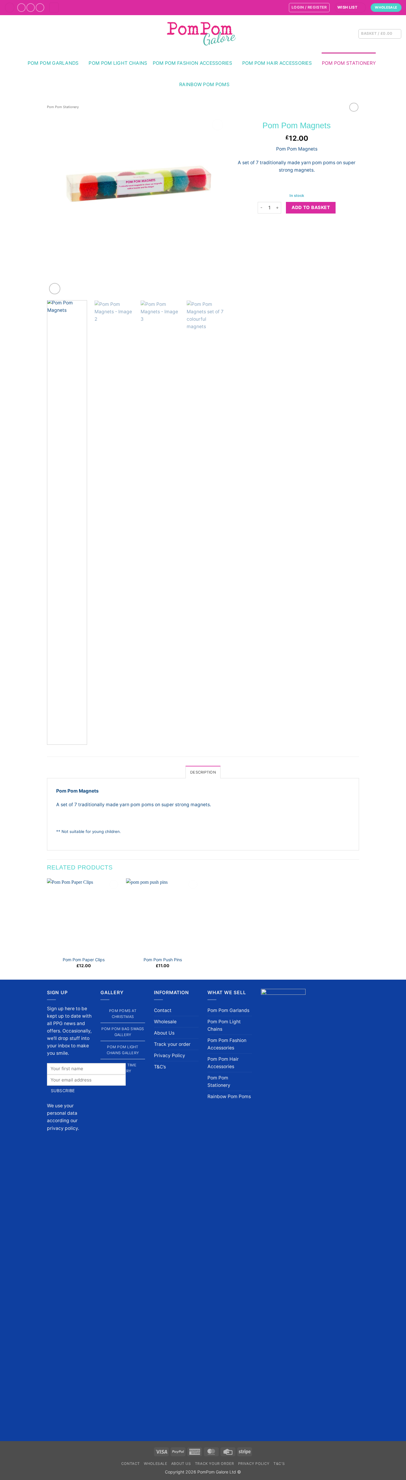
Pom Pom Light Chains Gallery (123, 1050)
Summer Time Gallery (122, 1068)
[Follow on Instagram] (30, 7)
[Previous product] (353, 107)
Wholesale (165, 1021)
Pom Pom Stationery (349, 63)
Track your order (172, 1044)
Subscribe (63, 1090)
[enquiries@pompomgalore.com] (281, 7)
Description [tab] (203, 772)
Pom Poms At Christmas (122, 1013)
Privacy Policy (169, 1055)
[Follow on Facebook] (21, 7)
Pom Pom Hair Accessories (277, 63)
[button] (9, 7)
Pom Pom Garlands (53, 63)
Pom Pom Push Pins (163, 959)
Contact (162, 1010)
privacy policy (62, 1128)
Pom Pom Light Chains (118, 63)
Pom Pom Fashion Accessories (192, 63)
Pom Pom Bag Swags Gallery (122, 1032)
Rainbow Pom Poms (204, 84)
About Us (164, 1033)
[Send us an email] (40, 7)
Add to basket (311, 207)
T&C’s (160, 1067)
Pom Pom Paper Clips (84, 959)
